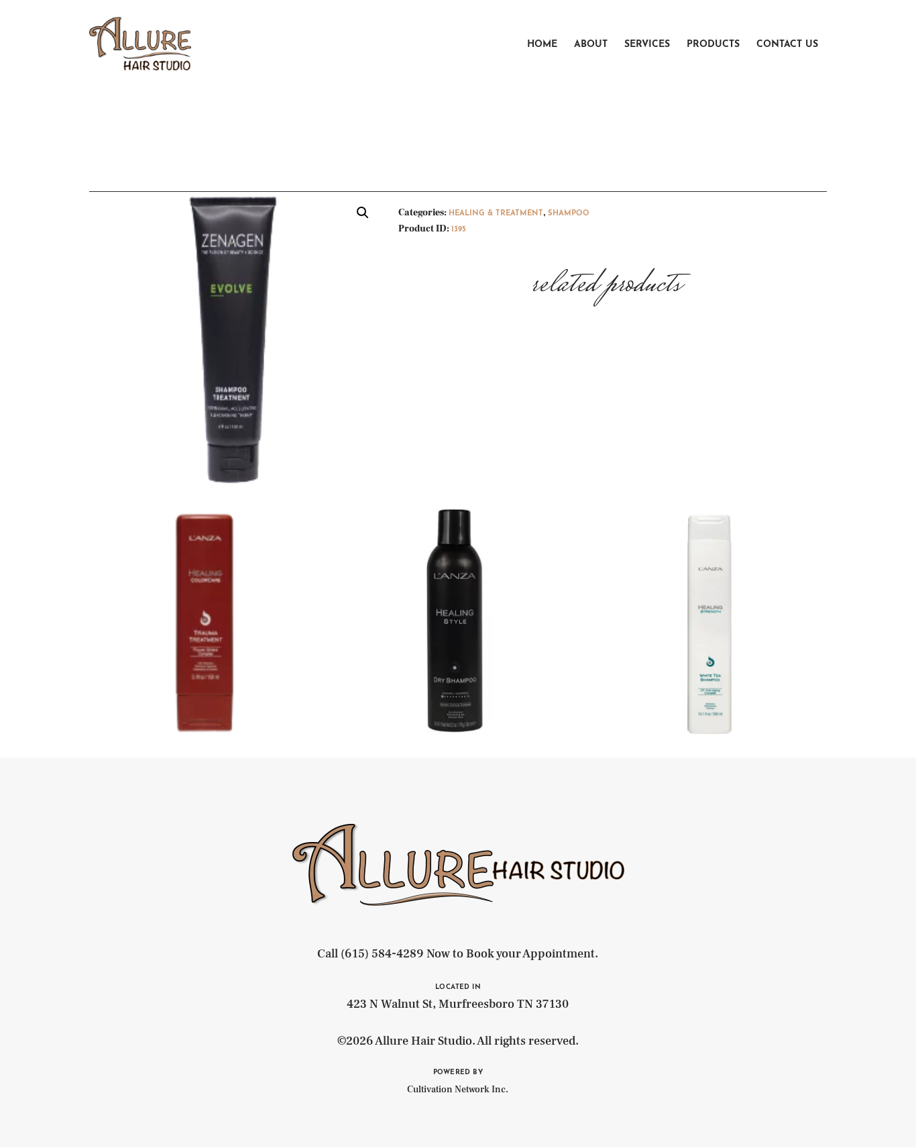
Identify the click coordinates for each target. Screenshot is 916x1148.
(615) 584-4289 (382, 953)
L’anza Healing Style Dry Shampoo (458, 577)
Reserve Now (206, 663)
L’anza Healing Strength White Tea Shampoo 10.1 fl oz (710, 583)
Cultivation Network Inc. (457, 1090)
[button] (363, 213)
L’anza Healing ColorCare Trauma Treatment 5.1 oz (206, 583)
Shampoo (568, 213)
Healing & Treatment (496, 213)
